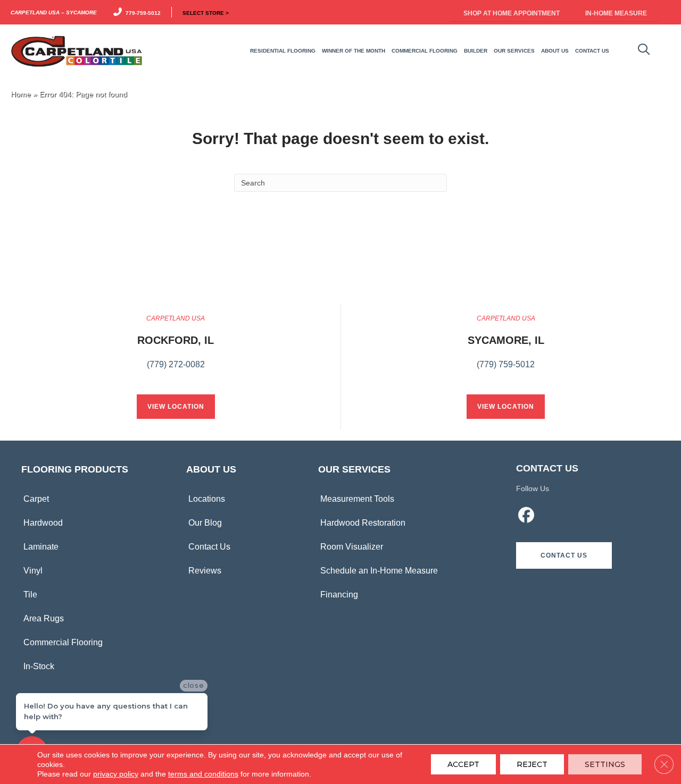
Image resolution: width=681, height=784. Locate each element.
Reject (532, 764)
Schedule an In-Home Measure (379, 570)
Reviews (204, 570)
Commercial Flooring (63, 642)
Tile (30, 594)
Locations (206, 498)
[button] (564, 555)
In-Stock (38, 666)
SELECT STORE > (205, 12)
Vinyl (33, 570)
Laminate (41, 546)
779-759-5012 (141, 12)
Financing (339, 594)
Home (21, 94)
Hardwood (43, 522)
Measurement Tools (357, 498)
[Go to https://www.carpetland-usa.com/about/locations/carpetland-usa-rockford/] (175, 347)
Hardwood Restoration (362, 522)
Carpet (36, 498)
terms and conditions (203, 774)
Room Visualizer (351, 546)
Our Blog (205, 522)
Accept (463, 764)
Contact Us (209, 546)
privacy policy (115, 774)
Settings (605, 764)
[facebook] (526, 516)
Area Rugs (43, 618)
